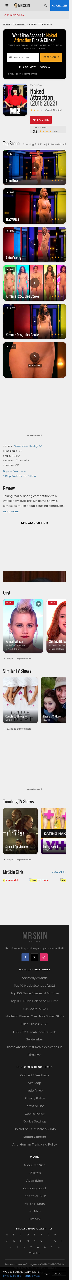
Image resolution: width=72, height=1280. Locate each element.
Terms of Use (30, 74)
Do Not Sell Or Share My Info (34, 1129)
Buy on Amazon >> (14, 471)
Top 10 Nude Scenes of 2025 (34, 985)
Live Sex (34, 1219)
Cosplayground (34, 1188)
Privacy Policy (14, 74)
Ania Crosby (13, 257)
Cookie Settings (34, 1121)
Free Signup (51, 57)
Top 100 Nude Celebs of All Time (34, 1001)
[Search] (45, 5)
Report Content (34, 1137)
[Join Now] (59, 5)
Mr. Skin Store (34, 1203)
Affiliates (34, 1173)
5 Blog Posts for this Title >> (19, 476)
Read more (11, 511)
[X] (34, 957)
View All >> (59, 872)
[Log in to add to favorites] (38, 604)
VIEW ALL (34, 1253)
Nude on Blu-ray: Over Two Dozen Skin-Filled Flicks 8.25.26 (34, 1020)
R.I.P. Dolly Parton (35, 1008)
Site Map (34, 1083)
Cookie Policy (35, 1114)
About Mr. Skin (35, 1165)
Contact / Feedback (34, 1075)
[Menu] (7, 5)
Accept (59, 1273)
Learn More (31, 1271)
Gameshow (21, 446)
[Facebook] (25, 957)
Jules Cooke (31, 296)
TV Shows (19, 24)
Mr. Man (35, 1211)
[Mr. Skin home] (21, 5)
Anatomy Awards (34, 978)
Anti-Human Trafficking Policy (34, 1144)
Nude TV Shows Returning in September (34, 1035)
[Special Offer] (34, 555)
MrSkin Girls (15, 14)
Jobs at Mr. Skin (34, 1196)
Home (6, 24)
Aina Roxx (12, 180)
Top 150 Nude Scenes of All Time (35, 993)
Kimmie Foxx (14, 296)
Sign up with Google (36, 67)
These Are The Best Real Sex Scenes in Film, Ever (34, 1051)
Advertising (34, 1180)
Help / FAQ (35, 1091)
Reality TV (35, 446)
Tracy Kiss (12, 219)
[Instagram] (44, 957)
